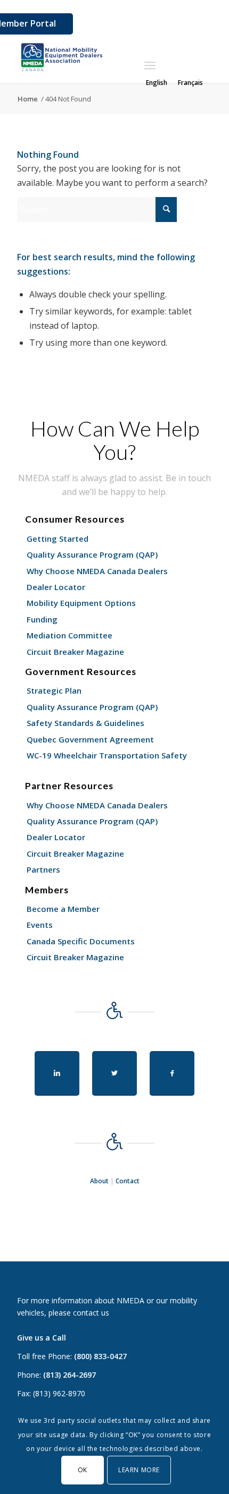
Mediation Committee (69, 635)
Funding (42, 619)
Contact (128, 1180)
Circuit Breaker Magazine (75, 651)
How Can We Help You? (114, 440)
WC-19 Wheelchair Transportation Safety (107, 755)
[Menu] (150, 65)
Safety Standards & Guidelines (85, 723)
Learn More (139, 1469)
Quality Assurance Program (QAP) (92, 554)
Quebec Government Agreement (90, 739)
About (99, 1180)
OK (82, 1469)
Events (40, 924)
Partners (43, 869)
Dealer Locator (56, 587)
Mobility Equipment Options (81, 602)
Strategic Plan (54, 690)
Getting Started (57, 538)
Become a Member (63, 908)
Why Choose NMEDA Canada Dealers (97, 571)
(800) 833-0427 (100, 1356)
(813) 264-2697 (69, 1375)
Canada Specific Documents (81, 941)
